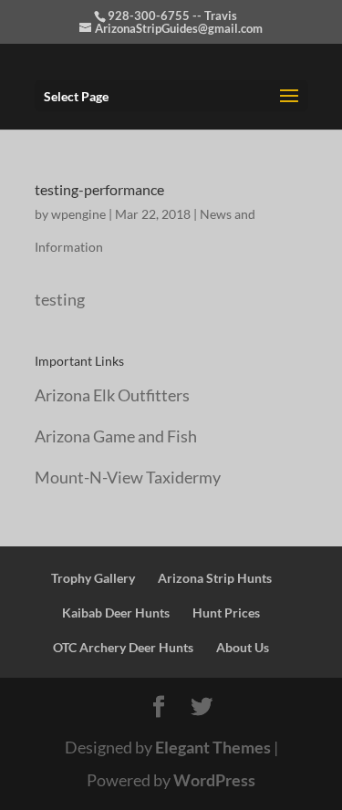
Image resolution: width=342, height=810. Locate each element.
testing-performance (99, 189)
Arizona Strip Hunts (215, 578)
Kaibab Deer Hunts (116, 612)
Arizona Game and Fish (116, 436)
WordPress (214, 780)
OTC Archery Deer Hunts (123, 647)
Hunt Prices (226, 612)
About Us (242, 647)
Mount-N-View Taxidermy (128, 477)
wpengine (78, 214)
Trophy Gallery (93, 578)
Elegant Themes (213, 747)
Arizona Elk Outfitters (112, 395)
